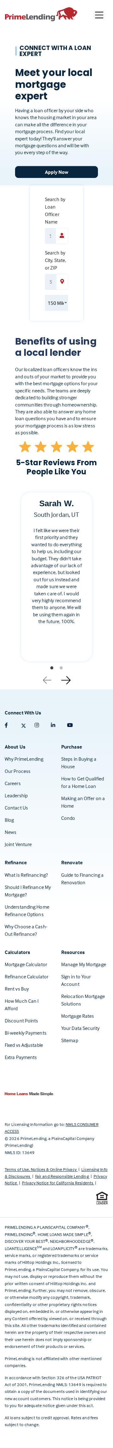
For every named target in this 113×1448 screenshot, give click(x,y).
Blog (9, 820)
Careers (13, 783)
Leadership (16, 795)
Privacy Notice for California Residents (58, 1182)
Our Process (17, 771)
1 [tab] (52, 668)
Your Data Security (80, 1028)
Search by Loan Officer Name (55, 210)
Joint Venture (18, 844)
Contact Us (16, 808)
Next (66, 678)
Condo (68, 818)
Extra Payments (21, 1057)
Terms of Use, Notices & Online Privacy (41, 1169)
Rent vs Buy (17, 989)
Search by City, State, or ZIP (55, 260)
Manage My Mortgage (83, 964)
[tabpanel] (56, 582)
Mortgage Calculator (26, 964)
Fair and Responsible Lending (62, 1176)
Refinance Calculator (26, 976)
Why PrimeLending (24, 759)
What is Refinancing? (26, 875)
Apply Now (56, 172)
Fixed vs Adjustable (24, 1045)
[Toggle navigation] (99, 15)
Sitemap (69, 1040)
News (10, 832)
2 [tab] (61, 668)
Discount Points (21, 1020)
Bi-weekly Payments (25, 1033)
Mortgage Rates (77, 1016)
